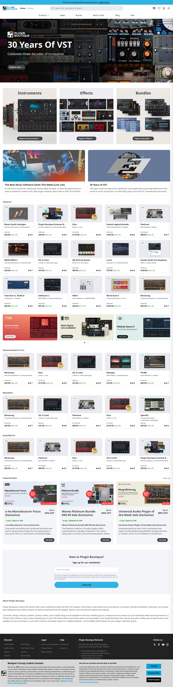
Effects (7, 652)
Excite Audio (25, 227)
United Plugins (122, 375)
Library (30, 8)
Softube (18, 298)
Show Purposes (154, 680)
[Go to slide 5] (91, 79)
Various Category (44, 227)
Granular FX (111, 263)
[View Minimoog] (154, 285)
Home (23, 8)
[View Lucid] (120, 249)
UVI (124, 298)
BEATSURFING (90, 298)
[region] (86, 673)
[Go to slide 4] (89, 79)
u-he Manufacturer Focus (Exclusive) (23, 513)
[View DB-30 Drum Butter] (86, 249)
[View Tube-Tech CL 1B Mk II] (18, 285)
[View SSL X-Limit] (52, 249)
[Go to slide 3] (86, 79)
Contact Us (64, 644)
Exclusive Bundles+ (59, 227)
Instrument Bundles (114, 227)
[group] (18, 221)
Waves (154, 227)
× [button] (170, 2)
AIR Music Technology (150, 420)
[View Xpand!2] (154, 404)
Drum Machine (77, 298)
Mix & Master (145, 227)
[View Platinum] (154, 213)
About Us (63, 648)
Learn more (104, 2)
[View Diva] (86, 213)
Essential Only (153, 673)
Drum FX (75, 263)
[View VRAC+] (86, 285)
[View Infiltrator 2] (52, 285)
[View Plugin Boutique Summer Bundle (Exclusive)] (52, 213)
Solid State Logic (52, 263)
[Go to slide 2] (84, 79)
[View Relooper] (120, 362)
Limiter (41, 263)
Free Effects (25, 644)
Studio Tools (9, 648)
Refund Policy (46, 652)
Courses (24, 652)
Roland (125, 227)
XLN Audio (84, 263)
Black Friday (25, 655)
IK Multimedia (26, 263)
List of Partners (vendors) (89, 682)
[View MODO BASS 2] (18, 249)
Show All (166, 478)
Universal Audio (162, 298)
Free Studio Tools (27, 648)
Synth (74, 227)
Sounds (7, 655)
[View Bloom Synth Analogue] (18, 213)
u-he (80, 227)
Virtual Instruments (11, 227)
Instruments (9, 644)
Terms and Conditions (50, 644)
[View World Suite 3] (120, 285)
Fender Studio (151, 263)
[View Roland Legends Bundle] (120, 213)
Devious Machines (55, 298)
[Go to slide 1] (81, 79)
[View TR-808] (154, 362)
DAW (142, 263)
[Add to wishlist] (31, 208)
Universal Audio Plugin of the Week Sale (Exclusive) (136, 513)
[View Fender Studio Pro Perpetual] (154, 249)
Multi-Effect (42, 298)
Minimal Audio (122, 263)
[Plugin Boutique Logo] (10, 8)
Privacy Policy (46, 648)
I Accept (154, 666)
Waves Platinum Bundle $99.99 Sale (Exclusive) (78, 513)
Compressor (8, 298)
